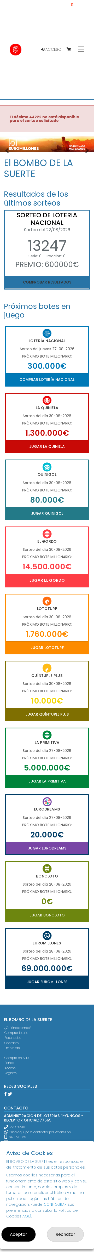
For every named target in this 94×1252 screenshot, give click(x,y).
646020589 (17, 1137)
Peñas (9, 1063)
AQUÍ (26, 1216)
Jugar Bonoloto (47, 915)
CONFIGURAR (55, 1204)
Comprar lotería (16, 1032)
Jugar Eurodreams (47, 848)
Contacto (11, 1043)
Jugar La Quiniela (47, 446)
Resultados (12, 1037)
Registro (10, 1073)
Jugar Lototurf (47, 647)
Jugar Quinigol (47, 513)
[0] (71, 50)
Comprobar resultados (47, 282)
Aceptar (18, 1234)
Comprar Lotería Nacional (47, 379)
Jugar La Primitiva (47, 781)
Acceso (52, 49)
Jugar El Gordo (47, 580)
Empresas (12, 1048)
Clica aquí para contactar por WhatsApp (39, 1132)
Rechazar (65, 1234)
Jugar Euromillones (47, 981)
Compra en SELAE (17, 1058)
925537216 (17, 1127)
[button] (7, 150)
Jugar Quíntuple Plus (47, 714)
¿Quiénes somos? (17, 1028)
